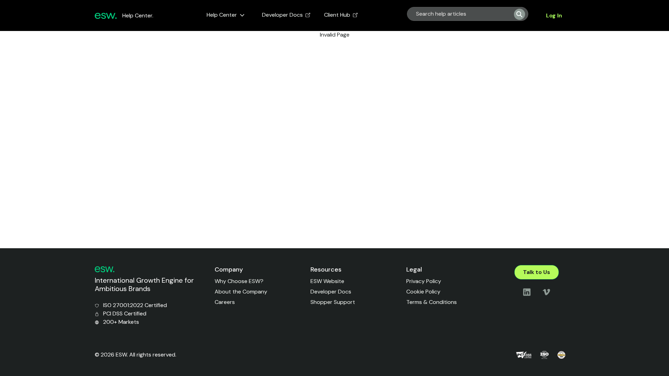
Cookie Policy (423, 291)
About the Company (241, 291)
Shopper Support (332, 302)
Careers (225, 302)
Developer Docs (282, 14)
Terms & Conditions (431, 302)
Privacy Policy (423, 281)
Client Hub (337, 14)
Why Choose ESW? (239, 281)
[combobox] (458, 14)
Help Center (222, 14)
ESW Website (327, 281)
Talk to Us (536, 272)
